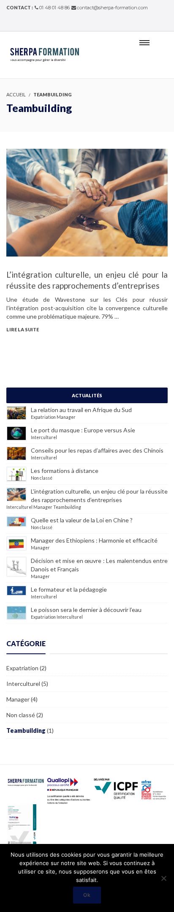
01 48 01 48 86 (54, 8)
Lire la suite (22, 329)
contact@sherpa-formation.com (112, 8)
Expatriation (43, 417)
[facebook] (154, 24)
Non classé (41, 478)
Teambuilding (67, 507)
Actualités (87, 395)
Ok (87, 895)
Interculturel (44, 437)
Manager (66, 417)
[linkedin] (165, 24)
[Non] (163, 878)
